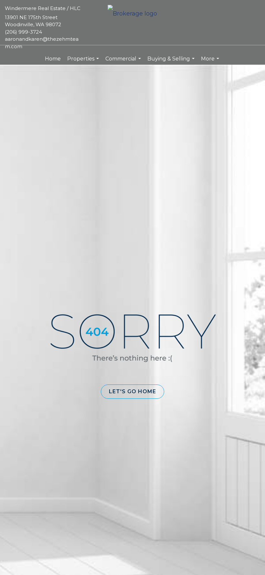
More (211, 62)
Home (53, 59)
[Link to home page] (132, 14)
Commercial (124, 62)
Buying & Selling (171, 62)
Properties (84, 62)
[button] (132, 392)
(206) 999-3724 (23, 32)
